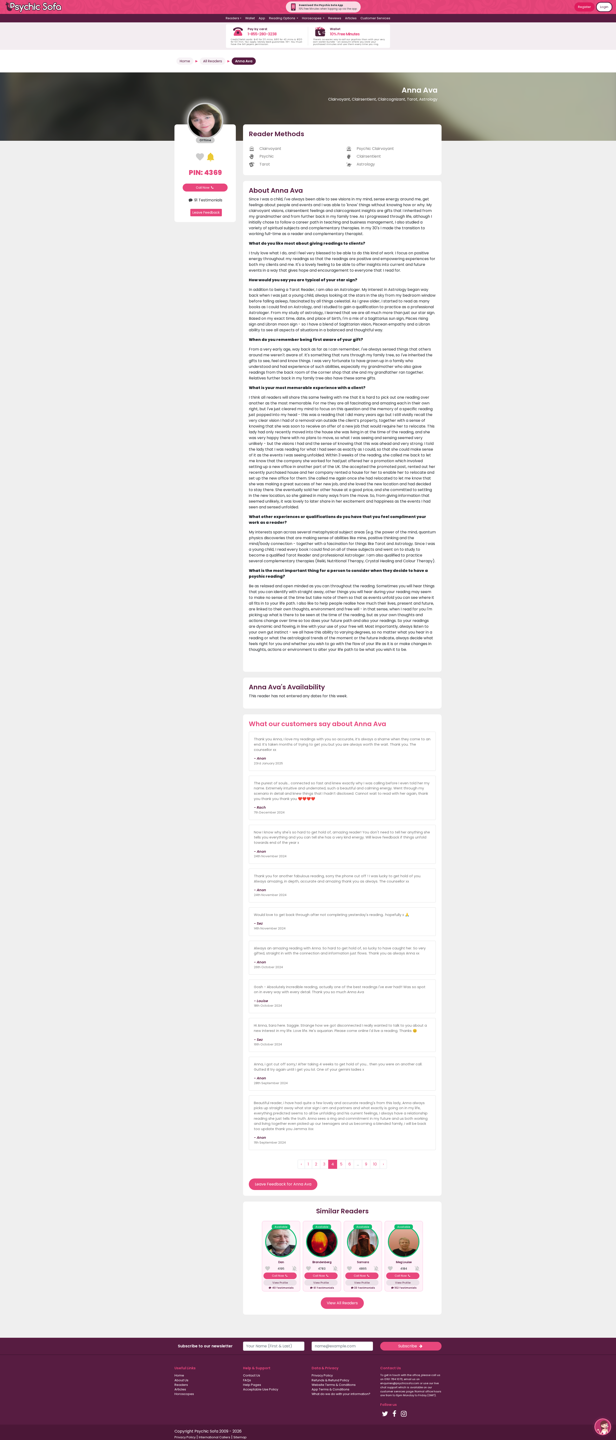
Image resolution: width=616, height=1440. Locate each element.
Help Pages (252, 1385)
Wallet (250, 18)
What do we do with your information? (341, 1394)
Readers (181, 1385)
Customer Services (375, 18)
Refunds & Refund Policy (330, 1380)
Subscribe (408, 1346)
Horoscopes (184, 1394)
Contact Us (251, 1375)
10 (375, 1164)
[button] (602, 1426)
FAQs (247, 1380)
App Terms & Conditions (330, 1389)
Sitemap (240, 1437)
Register (584, 7)
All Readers (212, 61)
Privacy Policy (322, 1375)
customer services (392, 1391)
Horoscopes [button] (312, 18)
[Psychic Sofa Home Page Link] (36, 7)
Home (185, 61)
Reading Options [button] (282, 18)
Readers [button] (232, 18)
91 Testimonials (207, 200)
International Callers (214, 1437)
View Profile (280, 1283)
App (262, 18)
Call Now (203, 188)
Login (604, 7)
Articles (351, 18)
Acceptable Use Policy (260, 1389)
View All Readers (342, 1303)
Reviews (334, 18)
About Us (181, 1380)
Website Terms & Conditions (334, 1385)
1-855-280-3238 (262, 34)
